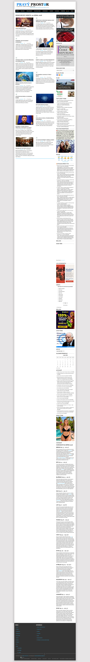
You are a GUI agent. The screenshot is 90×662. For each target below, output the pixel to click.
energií (59, 457)
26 (57, 366)
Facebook (57, 75)
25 (45, 61)
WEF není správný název (42, 104)
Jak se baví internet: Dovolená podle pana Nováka (65, 100)
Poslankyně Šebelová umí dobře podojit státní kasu (65, 373)
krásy (71, 536)
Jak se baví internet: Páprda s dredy (45, 139)
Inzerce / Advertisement (41, 627)
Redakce (22, 29)
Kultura (57, 11)
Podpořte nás (39, 629)
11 (25, 129)
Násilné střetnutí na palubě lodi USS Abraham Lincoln (65, 125)
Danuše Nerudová (62, 291)
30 (67, 366)
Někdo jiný (60, 301)
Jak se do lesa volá (60, 413)
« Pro (57, 368)
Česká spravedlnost (21, 28)
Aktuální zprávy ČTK (63, 163)
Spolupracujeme (39, 637)
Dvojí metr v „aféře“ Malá (61, 108)
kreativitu (69, 450)
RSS (59, 75)
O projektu (38, 633)
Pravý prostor (25, 655)
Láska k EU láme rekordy (61, 403)
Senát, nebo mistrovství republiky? (62, 375)
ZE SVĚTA (19, 648)
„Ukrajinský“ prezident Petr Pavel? (45, 49)
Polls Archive (59, 307)
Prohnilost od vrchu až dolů (23, 148)
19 (57, 364)
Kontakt (38, 631)
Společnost (29, 11)
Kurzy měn (63, 260)
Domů (17, 11)
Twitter (61, 75)
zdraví (71, 458)
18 (25, 29)
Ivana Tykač (61, 297)
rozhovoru (59, 483)
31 (70, 366)
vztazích (70, 454)
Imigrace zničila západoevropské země (63, 399)
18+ (68, 11)
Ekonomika (45, 11)
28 (62, 366)
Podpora (63, 11)
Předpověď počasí (65, 161)
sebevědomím (63, 457)
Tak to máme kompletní (61, 398)
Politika (23, 11)
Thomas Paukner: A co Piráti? (62, 111)
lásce (62, 469)
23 (67, 364)
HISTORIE (19, 650)
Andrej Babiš (61, 295)
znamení (70, 494)
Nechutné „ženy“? (60, 106)
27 (60, 366)
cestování (63, 483)
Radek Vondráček (61, 288)
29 (65, 366)
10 (45, 50)
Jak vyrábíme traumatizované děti (62, 386)
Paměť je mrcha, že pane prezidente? (45, 59)
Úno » (59, 368)
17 (25, 43)
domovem (58, 500)
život (60, 511)
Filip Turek (60, 292)
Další (72, 11)
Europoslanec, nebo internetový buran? (63, 385)
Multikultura (37, 11)
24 (45, 77)
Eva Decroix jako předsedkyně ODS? (63, 394)
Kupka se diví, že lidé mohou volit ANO (63, 123)
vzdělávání (60, 570)
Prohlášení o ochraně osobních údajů (67, 658)
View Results (65, 305)
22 (65, 364)
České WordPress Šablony (40, 655)
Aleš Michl (60, 298)
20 (60, 364)
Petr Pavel (60, 290)
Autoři (38, 635)
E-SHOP (19, 652)
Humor (51, 11)
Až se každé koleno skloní (61, 388)
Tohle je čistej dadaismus (61, 113)
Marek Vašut (61, 294)
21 (62, 364)
